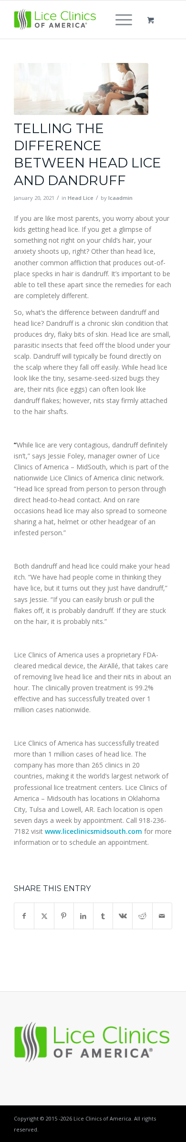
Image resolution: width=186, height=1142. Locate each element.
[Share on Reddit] (142, 916)
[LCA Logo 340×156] (77, 19)
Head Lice (80, 197)
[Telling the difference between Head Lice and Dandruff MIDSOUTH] (81, 89)
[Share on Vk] (122, 916)
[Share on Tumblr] (103, 916)
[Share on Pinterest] (63, 916)
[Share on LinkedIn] (83, 916)
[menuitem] (122, 19)
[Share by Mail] (162, 916)
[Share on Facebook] (24, 916)
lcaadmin (120, 197)
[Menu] (119, 19)
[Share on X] (43, 916)
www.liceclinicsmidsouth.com (93, 831)
